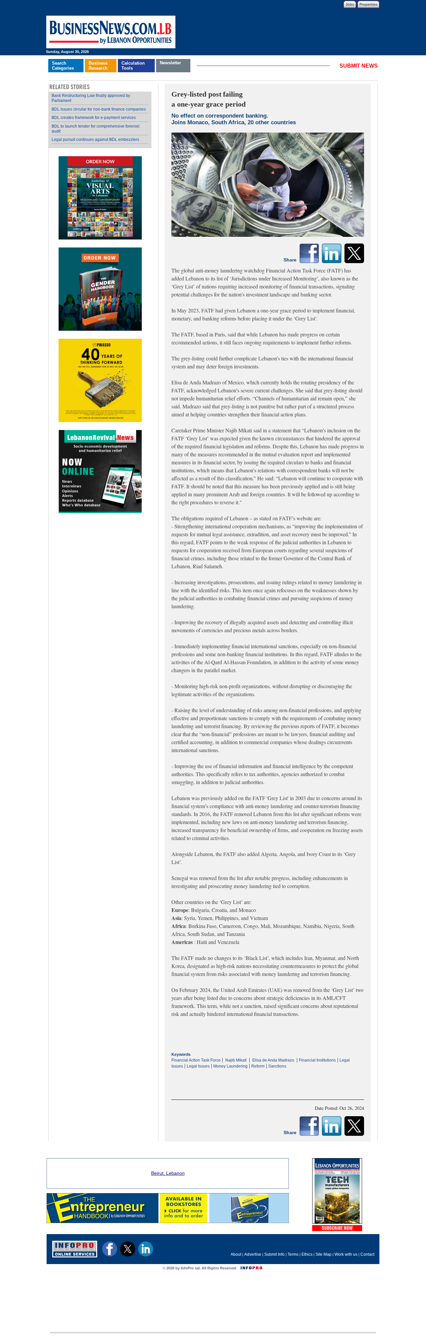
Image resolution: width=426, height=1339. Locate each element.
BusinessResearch (98, 66)
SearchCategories (63, 66)
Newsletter (170, 62)
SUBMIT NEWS (358, 66)
